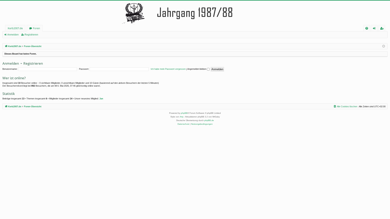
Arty (181, 117)
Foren (36, 28)
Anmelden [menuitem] (375, 28)
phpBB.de (209, 120)
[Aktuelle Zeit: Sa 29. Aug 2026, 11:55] (383, 46)
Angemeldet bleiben (197, 69)
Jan (101, 98)
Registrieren (31, 34)
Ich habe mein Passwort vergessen (168, 69)
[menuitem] (367, 28)
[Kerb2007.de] (195, 13)
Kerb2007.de (15, 28)
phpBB (184, 113)
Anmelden (13, 34)
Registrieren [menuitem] (382, 28)
